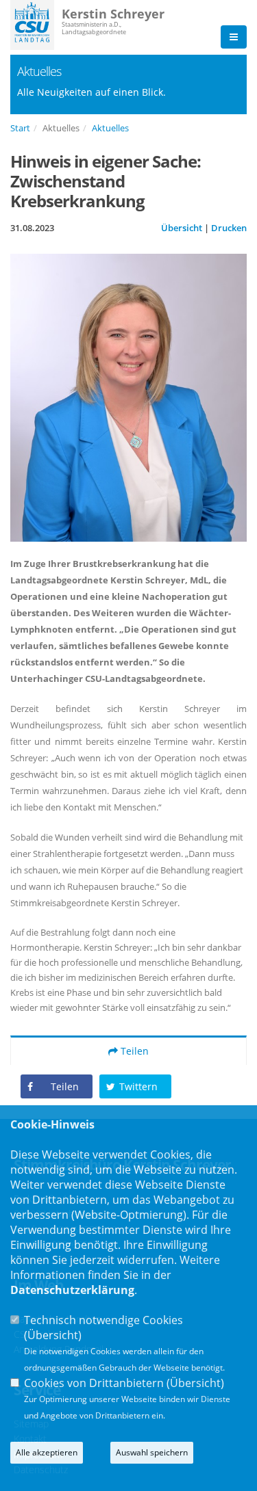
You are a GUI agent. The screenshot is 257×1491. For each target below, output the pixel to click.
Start (20, 128)
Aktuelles (110, 128)
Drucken (229, 228)
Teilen (133, 1050)
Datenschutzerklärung (72, 1289)
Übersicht (181, 228)
